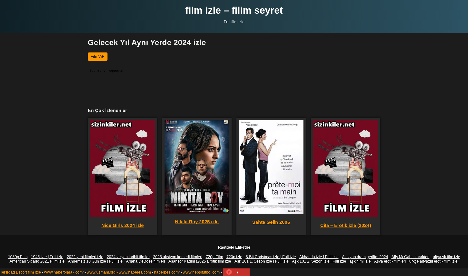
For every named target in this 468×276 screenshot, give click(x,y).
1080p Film (18, 257)
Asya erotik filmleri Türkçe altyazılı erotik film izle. (416, 261)
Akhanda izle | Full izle (319, 257)
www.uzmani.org (101, 272)
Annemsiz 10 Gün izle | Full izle (95, 261)
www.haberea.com (135, 272)
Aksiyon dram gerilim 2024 (365, 257)
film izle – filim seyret (234, 10)
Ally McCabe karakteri (410, 257)
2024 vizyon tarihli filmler (128, 257)
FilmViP (98, 56)
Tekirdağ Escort (13, 272)
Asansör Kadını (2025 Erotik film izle (199, 261)
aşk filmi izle (360, 261)
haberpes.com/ (167, 272)
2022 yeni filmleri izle (85, 257)
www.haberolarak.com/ (64, 272)
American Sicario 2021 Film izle (37, 261)
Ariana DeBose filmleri (145, 261)
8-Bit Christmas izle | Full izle (271, 257)
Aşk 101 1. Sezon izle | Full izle (261, 261)
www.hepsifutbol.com (201, 272)
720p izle (234, 257)
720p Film (214, 257)
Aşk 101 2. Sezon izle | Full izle (319, 261)
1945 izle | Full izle (47, 257)
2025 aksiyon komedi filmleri (177, 257)
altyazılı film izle (446, 257)
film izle (34, 272)
